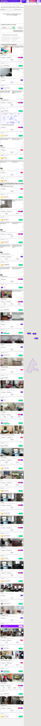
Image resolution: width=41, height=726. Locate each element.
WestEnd (2, 321)
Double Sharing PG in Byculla (5, 40)
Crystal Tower (3, 637)
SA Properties (5, 467)
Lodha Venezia (3, 232)
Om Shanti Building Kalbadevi (6, 660)
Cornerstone (3, 435)
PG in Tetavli (13, 40)
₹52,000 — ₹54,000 (7, 234)
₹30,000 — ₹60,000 (6, 211)
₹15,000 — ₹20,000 (6, 57)
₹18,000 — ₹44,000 (6, 482)
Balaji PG (2, 502)
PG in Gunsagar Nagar (15, 39)
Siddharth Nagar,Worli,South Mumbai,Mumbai (12, 277)
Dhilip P (2, 344)
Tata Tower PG (3, 457)
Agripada (7, 6)
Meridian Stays (3, 54)
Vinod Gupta (5, 110)
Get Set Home (5, 626)
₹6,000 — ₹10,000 (6, 414)
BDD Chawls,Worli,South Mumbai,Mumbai (7, 593)
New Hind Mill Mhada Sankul (5, 78)
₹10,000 (3, 127)
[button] (29, 333)
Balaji (2, 570)
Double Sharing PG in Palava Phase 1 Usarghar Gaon (16, 41)
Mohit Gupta (5, 558)
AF (1, 389)
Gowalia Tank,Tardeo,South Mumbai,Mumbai (7, 125)
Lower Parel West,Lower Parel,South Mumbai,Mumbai (9, 390)
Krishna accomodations (5, 253)
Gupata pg (3, 147)
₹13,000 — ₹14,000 (6, 708)
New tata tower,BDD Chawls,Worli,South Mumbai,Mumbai (9, 571)
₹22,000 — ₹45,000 (6, 460)
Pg (1, 208)
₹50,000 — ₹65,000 (7, 437)
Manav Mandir (3, 277)
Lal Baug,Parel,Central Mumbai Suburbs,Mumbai (8, 148)
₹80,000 (3, 279)
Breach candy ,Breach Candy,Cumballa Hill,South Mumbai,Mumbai (11, 187)
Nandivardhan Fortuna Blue (5, 209)
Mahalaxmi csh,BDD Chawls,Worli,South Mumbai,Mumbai (9, 706)
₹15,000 (3, 150)
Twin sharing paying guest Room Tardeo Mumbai (7, 124)
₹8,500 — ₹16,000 (6, 301)
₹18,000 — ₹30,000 (6, 662)
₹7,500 (3, 80)
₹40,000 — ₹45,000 (7, 102)
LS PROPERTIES (6, 264)
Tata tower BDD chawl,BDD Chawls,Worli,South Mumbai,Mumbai (10, 503)
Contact (20, 65)
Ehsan (2, 592)
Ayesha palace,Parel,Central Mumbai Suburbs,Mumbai (9, 616)
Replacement (3, 231)
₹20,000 (3, 189)
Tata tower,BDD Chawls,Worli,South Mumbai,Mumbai (9, 458)
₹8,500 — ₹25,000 (6, 685)
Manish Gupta (6, 219)
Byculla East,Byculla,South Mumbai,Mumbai (16, 78)
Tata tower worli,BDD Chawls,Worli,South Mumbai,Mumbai (10, 548)
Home (2, 6)
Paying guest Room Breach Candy (7, 186)
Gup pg (2, 169)
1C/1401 (2, 77)
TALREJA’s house (4, 276)
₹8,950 (3, 324)
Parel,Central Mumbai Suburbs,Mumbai (7, 638)
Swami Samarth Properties (8, 513)
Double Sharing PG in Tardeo (5, 41)
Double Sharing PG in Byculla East (6, 39)
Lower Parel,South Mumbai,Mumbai (15, 209)
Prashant (5, 157)
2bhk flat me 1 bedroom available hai (7, 434)
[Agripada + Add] (20, 1)
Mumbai (4, 6)
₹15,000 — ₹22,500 (6, 256)
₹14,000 (3, 172)
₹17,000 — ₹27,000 (6, 640)
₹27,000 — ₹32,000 (6, 392)
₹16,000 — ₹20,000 (6, 505)
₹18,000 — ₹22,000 (6, 550)
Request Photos (12, 122)
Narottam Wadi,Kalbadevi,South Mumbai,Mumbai (8, 661)
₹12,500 (3, 618)
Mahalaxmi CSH (4, 705)
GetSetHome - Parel (4, 615)
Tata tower (3, 547)
